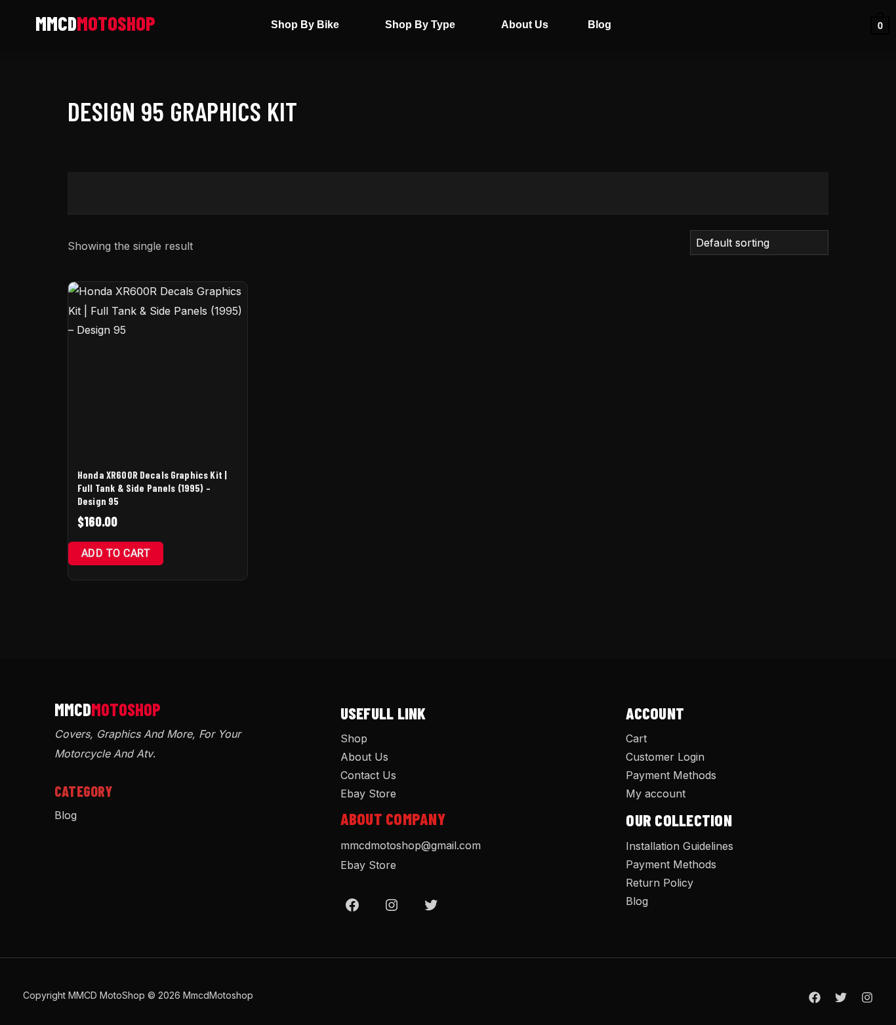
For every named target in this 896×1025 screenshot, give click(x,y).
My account (655, 793)
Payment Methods (671, 775)
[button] (308, 25)
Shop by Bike (305, 24)
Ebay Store (368, 793)
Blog (599, 24)
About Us (524, 24)
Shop (353, 738)
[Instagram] (391, 905)
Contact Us (368, 775)
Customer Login (665, 756)
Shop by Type (420, 24)
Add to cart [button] (115, 553)
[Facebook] (352, 905)
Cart (636, 738)
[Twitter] (431, 905)
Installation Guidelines (679, 846)
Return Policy (659, 882)
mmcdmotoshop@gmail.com (410, 845)
